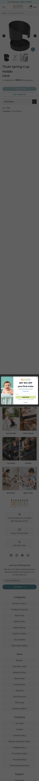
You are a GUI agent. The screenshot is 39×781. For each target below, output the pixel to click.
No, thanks (26, 402)
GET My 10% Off (25, 397)
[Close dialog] (37, 378)
